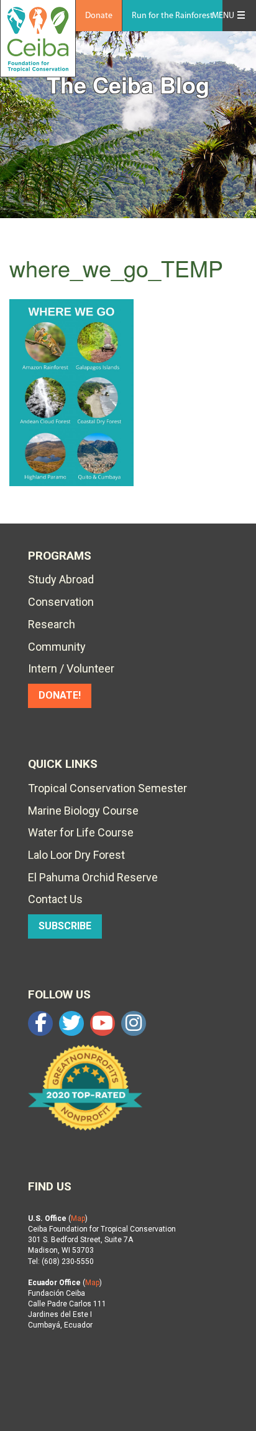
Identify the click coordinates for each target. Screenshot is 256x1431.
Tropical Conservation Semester (107, 788)
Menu (223, 16)
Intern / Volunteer (71, 668)
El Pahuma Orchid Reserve (93, 877)
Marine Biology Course (83, 810)
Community (57, 646)
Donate (98, 16)
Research (51, 624)
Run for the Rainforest (172, 16)
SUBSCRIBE (65, 926)
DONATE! (60, 695)
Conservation (61, 601)
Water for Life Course (81, 832)
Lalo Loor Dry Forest (76, 854)
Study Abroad (61, 579)
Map (78, 1218)
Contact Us (55, 899)
